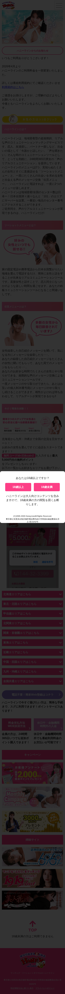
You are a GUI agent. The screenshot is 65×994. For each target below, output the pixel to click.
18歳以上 (18, 487)
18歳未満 (47, 487)
